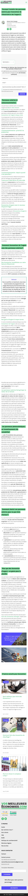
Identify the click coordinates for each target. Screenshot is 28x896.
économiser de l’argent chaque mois (12, 115)
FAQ (2, 835)
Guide (3, 827)
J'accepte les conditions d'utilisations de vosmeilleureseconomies (11, 90)
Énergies (6, 682)
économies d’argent (19, 211)
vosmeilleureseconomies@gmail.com (12, 862)
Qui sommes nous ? (7, 830)
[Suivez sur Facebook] (8, 29)
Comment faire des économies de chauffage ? (14, 736)
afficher (11, 62)
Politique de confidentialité (9, 840)
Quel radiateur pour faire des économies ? (14, 697)
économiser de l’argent (8, 324)
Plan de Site (4, 846)
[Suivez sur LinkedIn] (10, 29)
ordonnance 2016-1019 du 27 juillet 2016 (13, 180)
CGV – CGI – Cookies (8, 894)
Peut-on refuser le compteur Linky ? (14, 774)
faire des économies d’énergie (10, 616)
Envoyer (22, 94)
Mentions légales (6, 843)
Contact (3, 854)
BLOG (2, 838)
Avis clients (4, 832)
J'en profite (14, 888)
